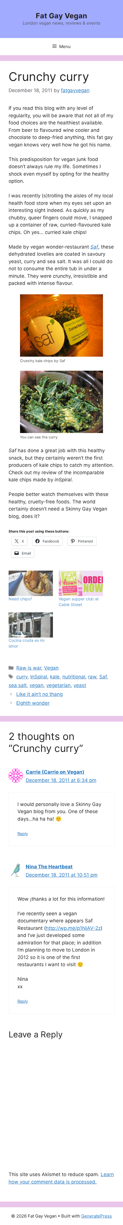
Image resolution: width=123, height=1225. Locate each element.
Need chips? (20, 598)
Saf (103, 677)
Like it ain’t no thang (39, 694)
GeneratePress (96, 1216)
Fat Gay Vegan (61, 15)
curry (21, 677)
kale (54, 677)
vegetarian (58, 685)
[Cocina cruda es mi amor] (31, 625)
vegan (36, 685)
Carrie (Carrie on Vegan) (55, 772)
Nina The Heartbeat (49, 866)
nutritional (73, 677)
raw (92, 677)
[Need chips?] (31, 583)
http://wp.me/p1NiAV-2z (73, 928)
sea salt (18, 685)
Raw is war (28, 668)
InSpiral (38, 677)
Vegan (51, 668)
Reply (22, 833)
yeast (80, 685)
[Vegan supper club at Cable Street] (81, 583)
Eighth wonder (32, 703)
